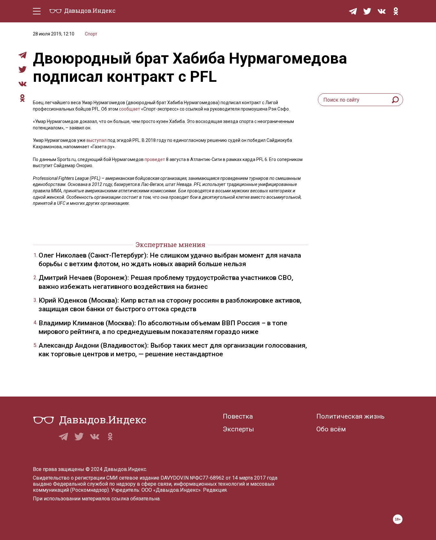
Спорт (91, 33)
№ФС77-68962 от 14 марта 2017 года (233, 478)
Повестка (238, 416)
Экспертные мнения (170, 244)
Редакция (215, 490)
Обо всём (331, 429)
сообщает (129, 109)
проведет (155, 159)
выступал (96, 140)
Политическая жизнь (350, 416)
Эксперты (238, 429)
